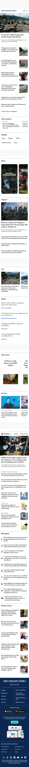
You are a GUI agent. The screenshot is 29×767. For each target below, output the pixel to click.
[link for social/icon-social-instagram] (11, 757)
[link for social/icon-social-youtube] (18, 757)
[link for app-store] (9, 711)
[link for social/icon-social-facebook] (14, 757)
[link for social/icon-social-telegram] (21, 757)
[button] (23, 11)
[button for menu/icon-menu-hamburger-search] (26, 11)
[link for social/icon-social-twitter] (4, 757)
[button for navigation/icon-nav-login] (23, 11)
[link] (8, 11)
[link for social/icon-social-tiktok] (7, 757)
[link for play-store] (20, 711)
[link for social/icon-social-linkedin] (25, 757)
